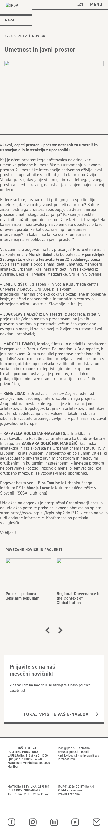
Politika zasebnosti (71, 790)
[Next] (60, 630)
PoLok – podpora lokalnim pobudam (23, 596)
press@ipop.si (68, 752)
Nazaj (11, 20)
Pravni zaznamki (69, 794)
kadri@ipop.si (67, 755)
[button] (80, 5)
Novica (38, 36)
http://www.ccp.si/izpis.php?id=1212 (44, 512)
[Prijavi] (97, 714)
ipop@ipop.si (67, 748)
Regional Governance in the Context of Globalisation (79, 598)
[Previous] (47, 630)
